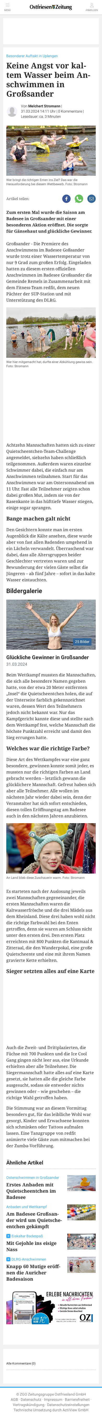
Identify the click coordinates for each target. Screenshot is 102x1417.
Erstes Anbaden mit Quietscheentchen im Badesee (31, 1190)
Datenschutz (31, 1399)
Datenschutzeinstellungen (68, 1405)
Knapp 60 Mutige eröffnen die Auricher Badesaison (33, 1272)
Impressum (53, 1399)
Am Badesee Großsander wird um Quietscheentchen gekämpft (34, 1220)
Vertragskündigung (28, 1405)
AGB (14, 1399)
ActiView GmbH (75, 1410)
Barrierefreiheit (77, 1399)
